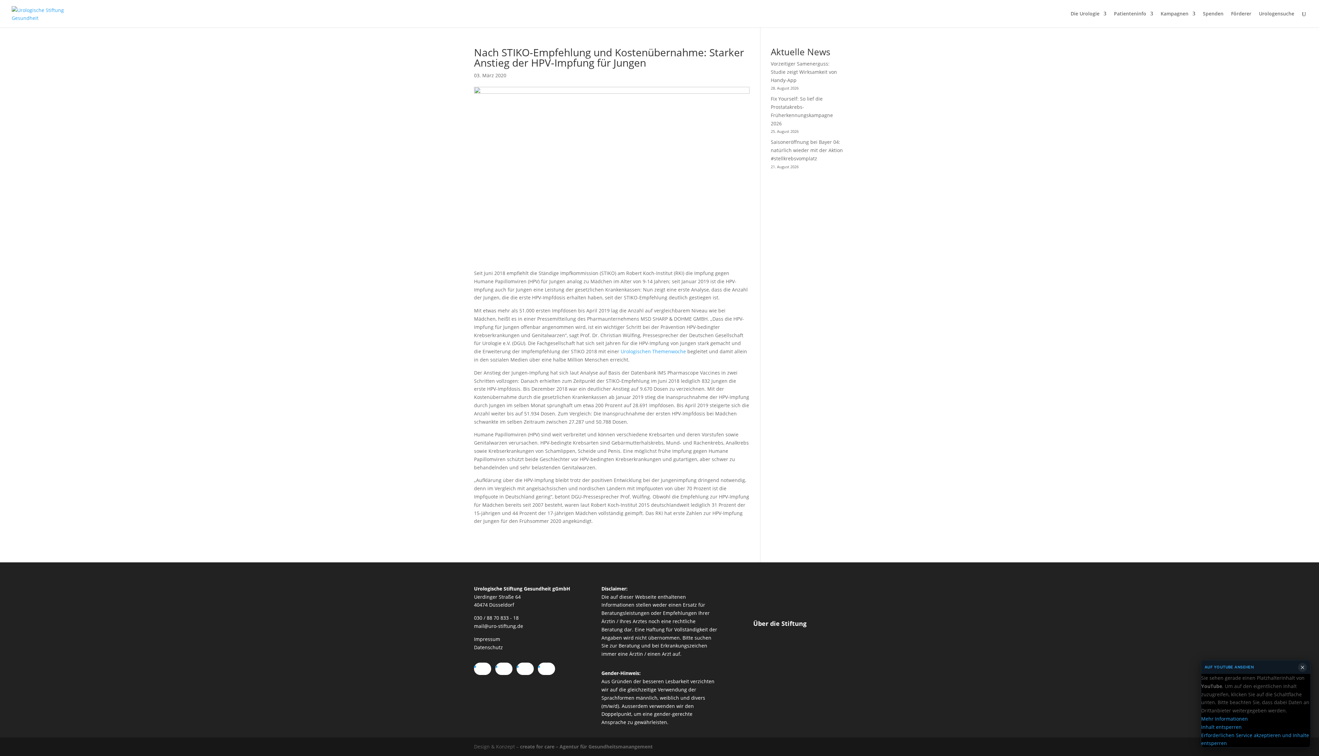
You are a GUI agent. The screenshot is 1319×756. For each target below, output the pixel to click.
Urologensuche (1276, 14)
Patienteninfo (1130, 14)
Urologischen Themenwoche (653, 351)
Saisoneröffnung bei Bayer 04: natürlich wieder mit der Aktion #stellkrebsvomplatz (807, 150)
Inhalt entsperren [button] (1221, 727)
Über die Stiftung (780, 623)
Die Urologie (1085, 14)
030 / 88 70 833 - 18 (496, 618)
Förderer (1241, 14)
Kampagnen (1174, 14)
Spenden (1213, 14)
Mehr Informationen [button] (1224, 718)
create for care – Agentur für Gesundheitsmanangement (586, 746)
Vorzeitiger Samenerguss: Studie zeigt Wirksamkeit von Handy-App (804, 71)
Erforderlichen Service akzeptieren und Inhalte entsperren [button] (1255, 739)
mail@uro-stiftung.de (498, 626)
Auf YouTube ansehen (1229, 667)
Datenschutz (488, 647)
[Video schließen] (1302, 667)
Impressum (487, 639)
